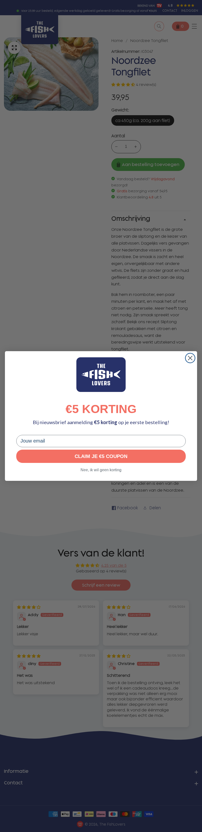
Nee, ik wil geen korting (101, 470)
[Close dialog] (190, 358)
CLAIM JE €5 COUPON (101, 456)
